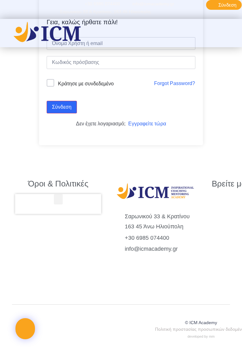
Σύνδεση (62, 107)
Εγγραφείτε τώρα (147, 123)
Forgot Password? (174, 83)
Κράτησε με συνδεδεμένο (86, 83)
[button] (152, 33)
